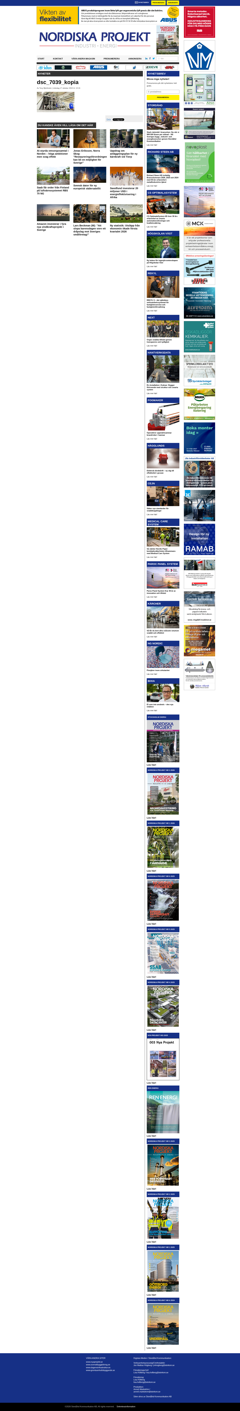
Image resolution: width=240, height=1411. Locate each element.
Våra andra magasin (83, 59)
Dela (109, 119)
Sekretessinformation (126, 1406)
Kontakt (58, 59)
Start (41, 59)
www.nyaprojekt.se (94, 1362)
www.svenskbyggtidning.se (98, 1365)
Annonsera (173, 3)
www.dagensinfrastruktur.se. (98, 1367)
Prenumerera (158, 3)
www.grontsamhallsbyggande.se (100, 1370)
